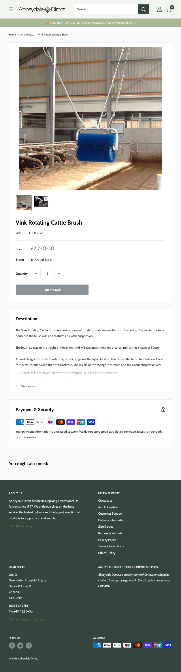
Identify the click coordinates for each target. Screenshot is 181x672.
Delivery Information (111, 520)
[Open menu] (11, 9)
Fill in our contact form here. (27, 619)
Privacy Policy (107, 540)
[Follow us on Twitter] (20, 645)
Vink (18, 233)
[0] (168, 9)
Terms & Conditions (111, 546)
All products (27, 34)
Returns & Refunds (110, 533)
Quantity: (22, 274)
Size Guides (105, 527)
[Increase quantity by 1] (59, 273)
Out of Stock (52, 290)
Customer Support (110, 514)
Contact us (105, 501)
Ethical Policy (106, 553)
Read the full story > (21, 526)
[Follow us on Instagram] (29, 645)
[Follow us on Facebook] (12, 645)
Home (12, 34)
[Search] (143, 9)
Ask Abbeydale (108, 507)
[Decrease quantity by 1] (35, 273)
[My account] (159, 9)
